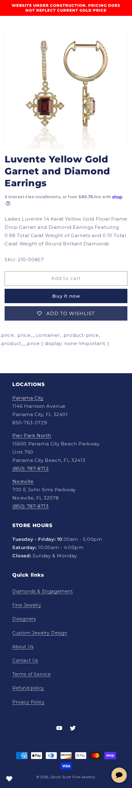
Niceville (22, 481)
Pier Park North (31, 435)
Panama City (28, 398)
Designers (24, 619)
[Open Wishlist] (9, 779)
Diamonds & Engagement (42, 591)
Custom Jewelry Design (40, 633)
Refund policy (28, 688)
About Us (23, 646)
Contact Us (25, 660)
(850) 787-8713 (30, 506)
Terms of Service (31, 674)
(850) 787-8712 (30, 468)
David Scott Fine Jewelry (72, 777)
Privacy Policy (28, 702)
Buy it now (66, 296)
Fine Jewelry (26, 605)
